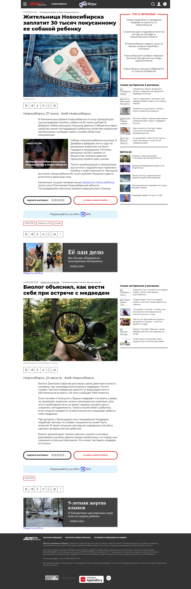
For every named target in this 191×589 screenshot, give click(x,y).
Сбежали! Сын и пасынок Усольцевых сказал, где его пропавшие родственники (150, 292)
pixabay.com (29, 99)
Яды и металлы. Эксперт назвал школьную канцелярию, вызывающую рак (147, 130)
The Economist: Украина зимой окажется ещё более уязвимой (146, 177)
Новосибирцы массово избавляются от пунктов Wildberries (144, 70)
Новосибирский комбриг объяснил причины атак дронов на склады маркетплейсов (144, 58)
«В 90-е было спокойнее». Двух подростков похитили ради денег (148, 340)
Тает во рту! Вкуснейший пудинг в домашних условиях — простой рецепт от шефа (149, 321)
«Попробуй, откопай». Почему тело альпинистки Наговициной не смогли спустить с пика (149, 311)
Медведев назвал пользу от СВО (147, 195)
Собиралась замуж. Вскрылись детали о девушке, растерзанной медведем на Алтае (148, 91)
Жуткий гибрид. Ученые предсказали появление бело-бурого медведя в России (150, 120)
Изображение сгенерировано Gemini (40, 363)
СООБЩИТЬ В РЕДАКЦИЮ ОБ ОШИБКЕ (110, 538)
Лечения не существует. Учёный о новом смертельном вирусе (148, 109)
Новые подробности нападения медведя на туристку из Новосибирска (143, 22)
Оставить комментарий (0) (95, 455)
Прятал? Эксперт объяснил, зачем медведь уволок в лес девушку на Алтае (149, 331)
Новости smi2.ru (33, 273)
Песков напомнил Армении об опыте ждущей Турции (149, 186)
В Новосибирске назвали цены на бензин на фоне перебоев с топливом (144, 46)
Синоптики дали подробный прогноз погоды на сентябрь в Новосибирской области (143, 34)
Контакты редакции (52, 538)
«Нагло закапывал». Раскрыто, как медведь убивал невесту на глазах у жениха (149, 101)
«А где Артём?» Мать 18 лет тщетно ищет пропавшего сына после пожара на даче (149, 140)
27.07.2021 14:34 (30, 12)
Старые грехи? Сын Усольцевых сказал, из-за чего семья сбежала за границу (149, 301)
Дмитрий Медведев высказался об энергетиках (148, 167)
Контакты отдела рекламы (78, 538)
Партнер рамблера (69, 578)
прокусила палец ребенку (98, 182)
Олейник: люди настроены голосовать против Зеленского (146, 157)
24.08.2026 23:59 (30, 282)
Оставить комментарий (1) (96, 200)
